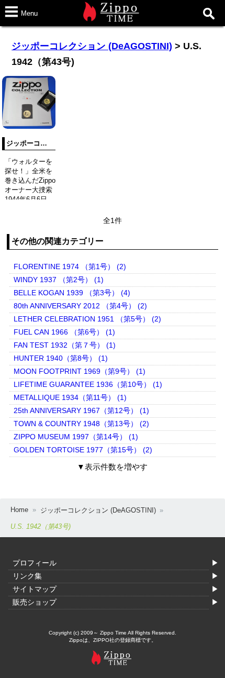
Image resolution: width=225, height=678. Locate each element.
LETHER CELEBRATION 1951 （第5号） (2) (87, 319)
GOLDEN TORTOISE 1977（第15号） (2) (83, 450)
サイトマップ (35, 589)
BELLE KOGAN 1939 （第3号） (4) (72, 292)
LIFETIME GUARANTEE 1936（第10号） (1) (88, 384)
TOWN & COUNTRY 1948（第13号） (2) (81, 423)
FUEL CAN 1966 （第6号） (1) (64, 332)
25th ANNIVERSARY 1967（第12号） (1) (81, 410)
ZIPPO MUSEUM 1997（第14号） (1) (76, 436)
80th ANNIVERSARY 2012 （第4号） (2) (80, 306)
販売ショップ (35, 602)
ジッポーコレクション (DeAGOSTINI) (92, 46)
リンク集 (27, 576)
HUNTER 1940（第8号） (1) (61, 358)
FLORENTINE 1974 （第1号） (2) (70, 266)
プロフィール (35, 563)
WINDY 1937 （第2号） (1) (59, 279)
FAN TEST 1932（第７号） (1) (65, 345)
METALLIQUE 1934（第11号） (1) (70, 397)
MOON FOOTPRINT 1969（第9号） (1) (79, 371)
